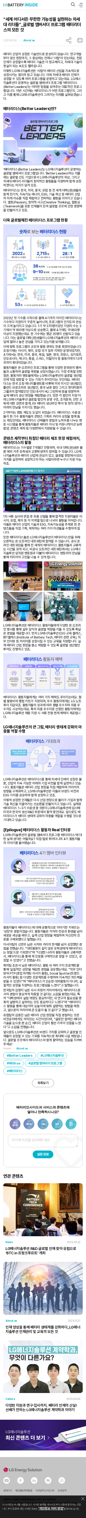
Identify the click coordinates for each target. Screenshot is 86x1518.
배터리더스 (16, 1071)
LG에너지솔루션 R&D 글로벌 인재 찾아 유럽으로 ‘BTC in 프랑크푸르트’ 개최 (41, 1250)
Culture (10, 1399)
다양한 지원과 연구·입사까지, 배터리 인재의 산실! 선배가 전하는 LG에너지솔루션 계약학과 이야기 (41, 1407)
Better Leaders (21, 1056)
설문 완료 (43, 1154)
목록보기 (43, 1083)
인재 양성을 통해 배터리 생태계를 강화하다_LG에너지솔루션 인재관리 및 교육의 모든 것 (43, 1329)
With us (15, 1063)
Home (7, 1048)
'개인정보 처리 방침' (51, 1508)
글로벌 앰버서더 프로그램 (46, 1063)
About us (29, 40)
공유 (68, 40)
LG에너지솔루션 (53, 1056)
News (9, 1242)
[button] (73, 4)
